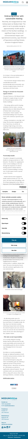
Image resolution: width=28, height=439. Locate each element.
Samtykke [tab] (5, 191)
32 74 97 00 (7, 403)
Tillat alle (14, 240)
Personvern (10, 437)
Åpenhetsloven (17, 437)
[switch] (24, 223)
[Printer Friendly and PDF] (14, 388)
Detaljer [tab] (14, 191)
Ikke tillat (14, 250)
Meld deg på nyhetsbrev (7, 424)
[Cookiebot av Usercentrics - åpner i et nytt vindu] (19, 187)
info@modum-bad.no (8, 378)
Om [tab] (23, 191)
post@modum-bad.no (9, 405)
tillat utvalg (14, 245)
